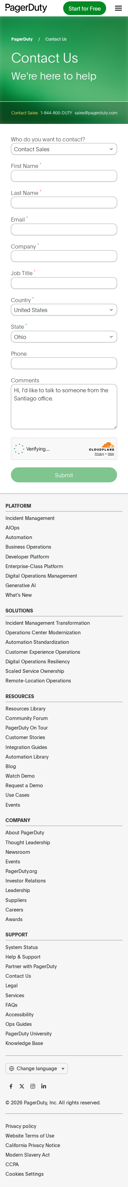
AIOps (12, 527)
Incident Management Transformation (47, 622)
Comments (25, 380)
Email (19, 219)
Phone (19, 353)
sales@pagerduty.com (96, 112)
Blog (10, 766)
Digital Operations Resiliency (37, 661)
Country (22, 299)
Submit (64, 475)
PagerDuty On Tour (26, 727)
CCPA (12, 1164)
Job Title (23, 273)
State (19, 326)
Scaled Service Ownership (34, 670)
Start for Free (85, 8)
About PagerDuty (24, 832)
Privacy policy (20, 1125)
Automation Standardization (37, 641)
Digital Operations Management (41, 575)
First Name (26, 165)
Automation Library (26, 756)
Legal (11, 985)
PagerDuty (22, 39)
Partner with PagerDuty (31, 966)
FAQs (11, 1004)
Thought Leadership (27, 842)
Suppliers (16, 899)
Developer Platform (27, 556)
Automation (18, 537)
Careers (14, 909)
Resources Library (25, 708)
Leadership (17, 890)
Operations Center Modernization (43, 632)
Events (12, 804)
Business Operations (28, 546)
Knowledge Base (24, 1043)
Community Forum (26, 718)
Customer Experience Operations (42, 651)
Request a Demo (24, 785)
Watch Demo (20, 775)
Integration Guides (26, 747)
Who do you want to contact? (48, 139)
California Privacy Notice (32, 1145)
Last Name (26, 192)
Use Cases (17, 794)
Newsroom (17, 851)
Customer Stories (25, 737)
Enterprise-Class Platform (34, 566)
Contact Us (18, 975)
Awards (14, 919)
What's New (18, 594)
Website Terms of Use (29, 1135)
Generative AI (20, 585)
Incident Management (30, 517)
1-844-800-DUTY (56, 112)
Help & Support (23, 956)
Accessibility (19, 1014)
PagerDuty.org (21, 870)
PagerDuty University (28, 1033)
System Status (21, 947)
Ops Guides (18, 1023)
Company (25, 246)
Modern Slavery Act (27, 1154)
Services (14, 995)
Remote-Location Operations (38, 680)
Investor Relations (25, 880)
